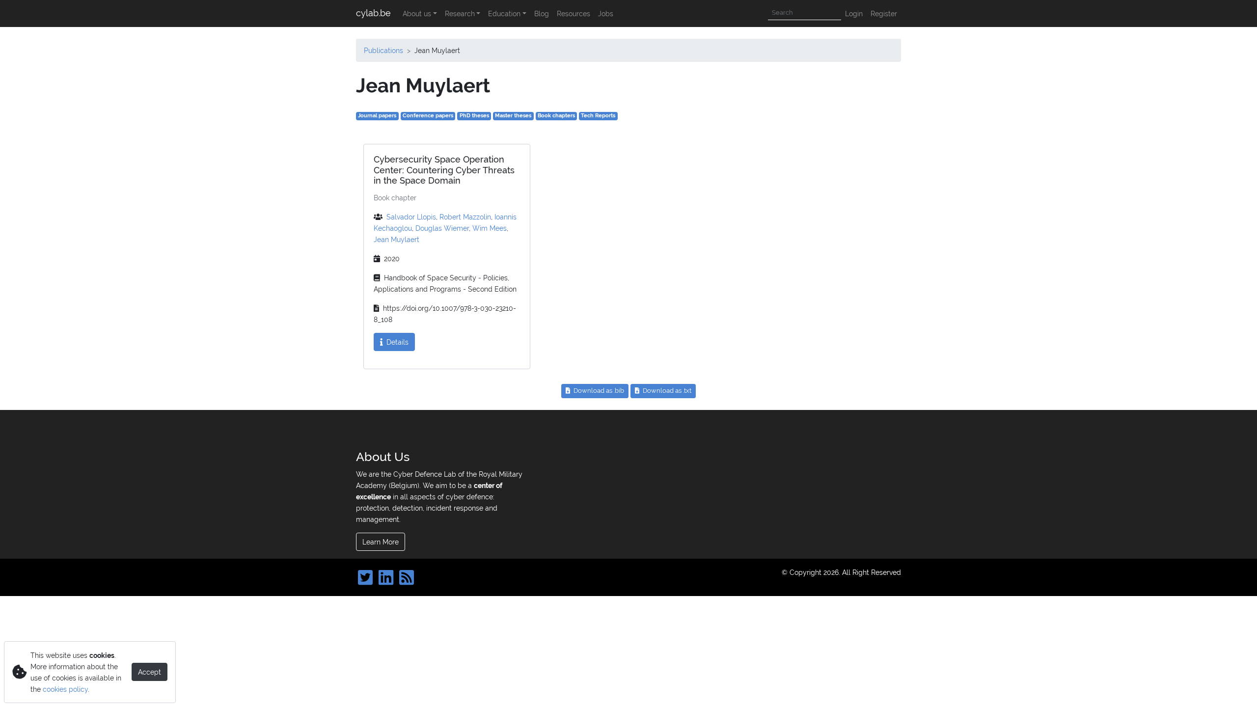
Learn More (380, 542)
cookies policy (65, 689)
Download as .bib (598, 390)
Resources (573, 13)
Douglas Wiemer (442, 228)
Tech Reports (598, 115)
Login (854, 13)
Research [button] (460, 13)
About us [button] (417, 13)
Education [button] (504, 13)
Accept (149, 672)
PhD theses (474, 115)
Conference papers (428, 115)
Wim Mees (489, 228)
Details (396, 342)
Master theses (513, 115)
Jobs (605, 13)
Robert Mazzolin (465, 217)
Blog (541, 13)
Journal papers (377, 115)
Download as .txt (666, 390)
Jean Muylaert (396, 239)
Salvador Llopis (411, 217)
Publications (383, 50)
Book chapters (556, 115)
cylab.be (373, 13)
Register (884, 13)
